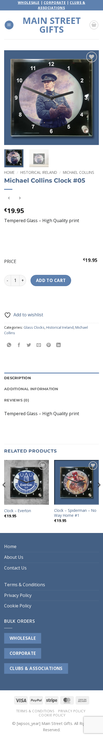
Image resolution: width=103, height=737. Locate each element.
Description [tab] (17, 378)
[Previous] (13, 97)
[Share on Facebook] (19, 345)
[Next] (90, 97)
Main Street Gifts (52, 25)
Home (9, 172)
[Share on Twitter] (29, 345)
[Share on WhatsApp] (9, 345)
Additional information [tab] (31, 389)
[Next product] (9, 198)
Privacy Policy (18, 595)
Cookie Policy (17, 606)
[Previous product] (19, 198)
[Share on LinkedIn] (58, 345)
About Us (13, 557)
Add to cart (51, 280)
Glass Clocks (34, 327)
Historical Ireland (38, 172)
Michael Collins (78, 172)
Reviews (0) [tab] (16, 400)
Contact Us (15, 568)
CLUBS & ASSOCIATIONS (36, 668)
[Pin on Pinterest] (48, 345)
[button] (9, 25)
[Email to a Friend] (38, 345)
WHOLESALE (23, 638)
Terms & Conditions (24, 585)
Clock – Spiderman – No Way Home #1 (75, 513)
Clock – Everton (17, 510)
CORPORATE (23, 653)
